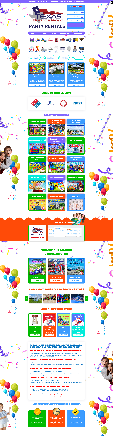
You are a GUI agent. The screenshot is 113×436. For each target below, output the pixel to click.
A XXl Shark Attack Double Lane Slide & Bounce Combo (49, 331)
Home (33, 33)
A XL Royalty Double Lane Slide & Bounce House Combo (78, 331)
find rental (75, 25)
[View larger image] (35, 298)
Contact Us (78, 33)
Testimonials (65, 33)
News (54, 33)
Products (43, 33)
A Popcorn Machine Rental (35, 330)
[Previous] (26, 298)
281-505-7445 (75, 6)
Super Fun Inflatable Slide (63, 330)
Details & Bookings (35, 334)
